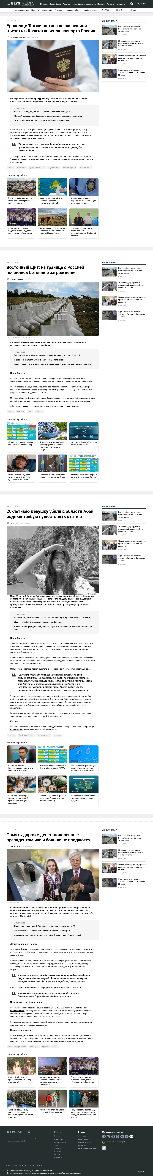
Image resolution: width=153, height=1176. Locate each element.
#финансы (35, 10)
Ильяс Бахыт (16, 846)
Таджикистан (53, 168)
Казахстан (21, 168)
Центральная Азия (37, 168)
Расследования (70, 4)
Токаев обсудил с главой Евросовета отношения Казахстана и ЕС (44, 926)
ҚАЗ (140, 4)
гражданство (85, 168)
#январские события (73, 10)
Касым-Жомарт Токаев (17, 1047)
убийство (11, 735)
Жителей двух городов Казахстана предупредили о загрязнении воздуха (48, 116)
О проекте (82, 1136)
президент (34, 1047)
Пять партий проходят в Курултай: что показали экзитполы (41, 120)
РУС (144, 4)
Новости (44, 4)
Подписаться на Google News (117, 1142)
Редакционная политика (87, 1148)
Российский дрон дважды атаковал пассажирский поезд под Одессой (47, 355)
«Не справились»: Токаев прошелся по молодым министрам (42, 931)
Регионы (110, 4)
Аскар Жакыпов (17, 279)
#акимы (58, 10)
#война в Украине (91, 10)
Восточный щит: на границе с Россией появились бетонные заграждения (130, 28)
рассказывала (17, 1010)
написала (76, 981)
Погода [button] (134, 10)
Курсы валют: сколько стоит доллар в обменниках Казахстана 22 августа (131, 72)
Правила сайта (83, 1139)
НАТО (30, 412)
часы (55, 1047)
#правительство (22, 10)
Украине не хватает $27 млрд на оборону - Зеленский (38, 360)
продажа (45, 1047)
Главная (9, 21)
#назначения (47, 10)
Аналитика (91, 4)
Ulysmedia (14, 523)
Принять (141, 1172)
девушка (57, 735)
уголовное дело (43, 735)
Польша (39, 412)
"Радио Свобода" (69, 101)
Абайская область (26, 735)
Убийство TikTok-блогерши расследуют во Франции (38, 622)
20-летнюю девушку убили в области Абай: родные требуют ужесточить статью (130, 43)
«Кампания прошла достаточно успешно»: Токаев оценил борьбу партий (47, 935)
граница (20, 412)
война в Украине (69, 168)
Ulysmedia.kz (39, 101)
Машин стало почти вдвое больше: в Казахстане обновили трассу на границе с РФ (52, 364)
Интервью (120, 4)
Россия (10, 168)
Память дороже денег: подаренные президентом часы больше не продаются (132, 58)
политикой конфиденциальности (68, 1173)
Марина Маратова (18, 37)
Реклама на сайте (84, 1142)
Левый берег (55, 4)
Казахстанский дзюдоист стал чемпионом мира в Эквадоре (42, 111)
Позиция (101, 4)
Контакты (82, 1145)
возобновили (16, 730)
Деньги (81, 4)
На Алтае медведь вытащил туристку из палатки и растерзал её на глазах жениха (52, 617)
